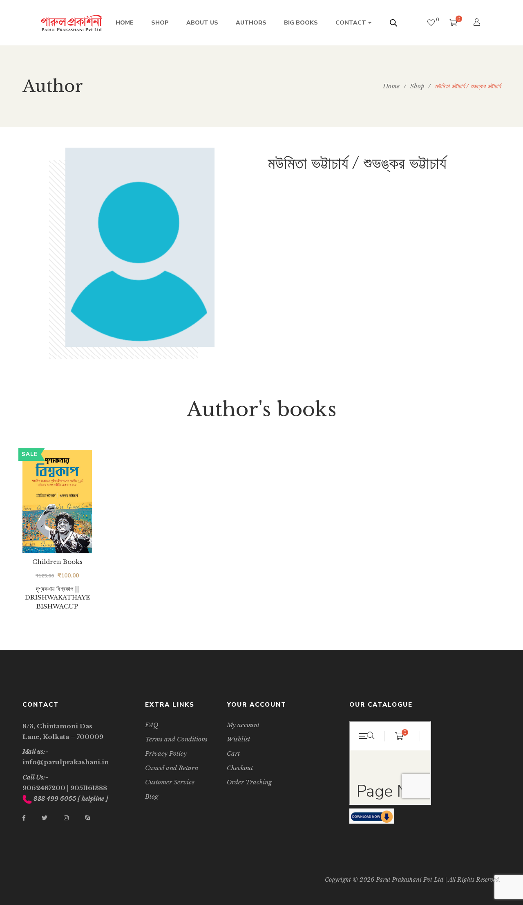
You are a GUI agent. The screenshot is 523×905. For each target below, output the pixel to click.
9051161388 (88, 788)
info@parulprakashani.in (65, 762)
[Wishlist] (431, 23)
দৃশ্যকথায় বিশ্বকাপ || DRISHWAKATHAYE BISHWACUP (57, 597)
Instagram (66, 818)
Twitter (44, 818)
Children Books (57, 562)
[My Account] (478, 23)
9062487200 (43, 788)
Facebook (23, 818)
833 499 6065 (55, 798)
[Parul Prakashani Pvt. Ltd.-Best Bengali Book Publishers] (71, 23)
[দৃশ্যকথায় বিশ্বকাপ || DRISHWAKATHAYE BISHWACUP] (57, 501)
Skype (87, 818)
